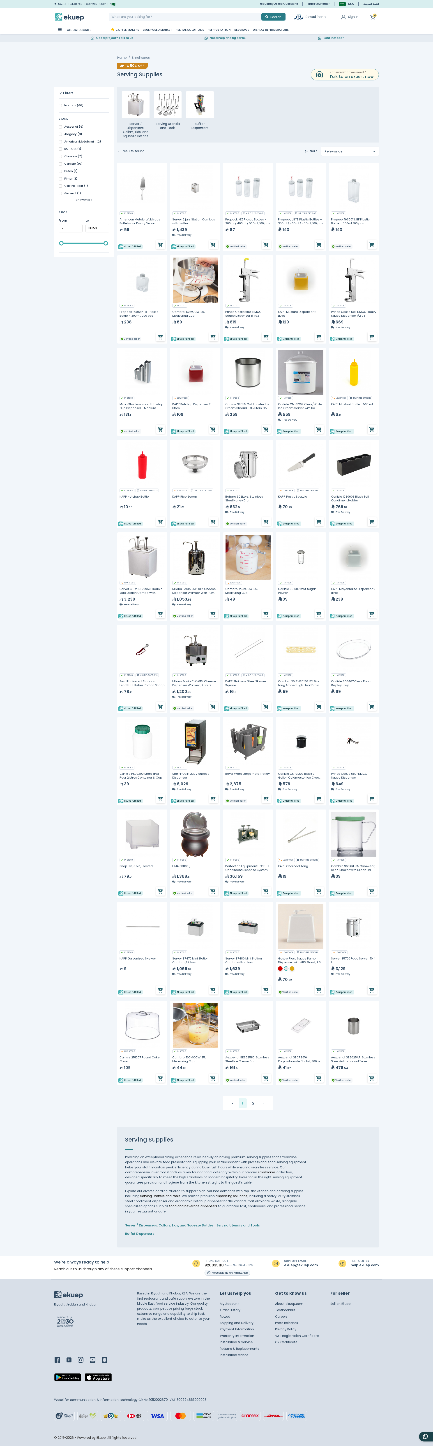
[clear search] (259, 17)
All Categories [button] (78, 30)
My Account (229, 1303)
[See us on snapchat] (107, 1360)
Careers (281, 1316)
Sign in (353, 16)
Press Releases (286, 1323)
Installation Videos (234, 1355)
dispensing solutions (231, 1196)
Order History (230, 1310)
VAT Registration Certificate (297, 1336)
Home (122, 57)
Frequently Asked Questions (278, 4)
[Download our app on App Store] (98, 1379)
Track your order (318, 4)
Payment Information (237, 1329)
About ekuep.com (289, 1303)
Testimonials (285, 1310)
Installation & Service (236, 1342)
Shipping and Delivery (236, 1323)
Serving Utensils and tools (160, 1196)
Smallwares (141, 57)
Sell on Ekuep (340, 1303)
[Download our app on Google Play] (67, 1379)
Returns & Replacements (239, 1348)
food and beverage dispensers (193, 1206)
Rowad (225, 1316)
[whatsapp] (426, 1436)
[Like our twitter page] (71, 1360)
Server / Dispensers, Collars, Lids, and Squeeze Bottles (169, 1225)
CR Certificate (286, 1342)
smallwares (267, 1172)
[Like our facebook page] (60, 1360)
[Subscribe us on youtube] (95, 1360)
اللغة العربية (371, 4)
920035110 (214, 1265)
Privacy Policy (285, 1329)
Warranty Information (237, 1336)
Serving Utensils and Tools (238, 1225)
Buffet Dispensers (139, 1233)
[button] (346, 4)
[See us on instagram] (83, 1360)
